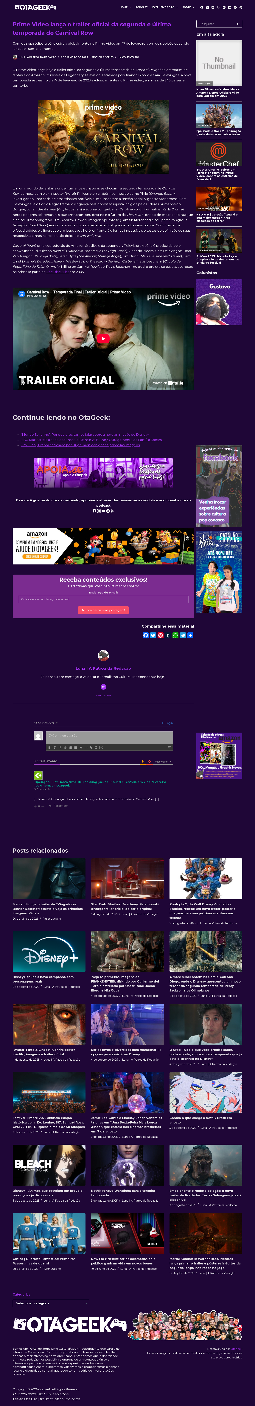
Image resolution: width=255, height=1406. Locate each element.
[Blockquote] (80, 747)
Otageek (236, 1349)
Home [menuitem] (124, 7)
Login (169, 723)
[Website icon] (103, 687)
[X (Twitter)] (207, 7)
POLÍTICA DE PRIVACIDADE (60, 1399)
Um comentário (128, 57)
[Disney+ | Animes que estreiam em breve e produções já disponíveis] (49, 1165)
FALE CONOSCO (24, 1394)
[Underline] (60, 747)
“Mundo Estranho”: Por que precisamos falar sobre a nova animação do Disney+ (85, 434)
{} (96, 747)
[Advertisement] (219, 385)
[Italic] (54, 747)
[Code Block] (86, 747)
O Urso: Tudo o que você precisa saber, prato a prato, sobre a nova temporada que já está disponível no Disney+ (206, 1054)
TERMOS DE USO (25, 1399)
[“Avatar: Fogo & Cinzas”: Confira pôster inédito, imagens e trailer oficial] (49, 1024)
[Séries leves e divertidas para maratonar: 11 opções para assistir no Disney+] (127, 1024)
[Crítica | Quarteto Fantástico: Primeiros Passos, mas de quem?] (49, 1233)
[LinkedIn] (229, 7)
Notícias (98, 57)
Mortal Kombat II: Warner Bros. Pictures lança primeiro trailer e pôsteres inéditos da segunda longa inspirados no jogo (205, 1263)
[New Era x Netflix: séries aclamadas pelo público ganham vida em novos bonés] (127, 1233)
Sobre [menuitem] (186, 7)
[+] (101, 747)
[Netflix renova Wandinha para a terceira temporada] (127, 1165)
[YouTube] (213, 7)
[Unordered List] (75, 747)
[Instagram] (224, 7)
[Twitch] (218, 7)
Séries (109, 57)
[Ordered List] (70, 747)
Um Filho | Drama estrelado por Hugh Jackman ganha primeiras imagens (80, 445)
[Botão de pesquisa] (238, 24)
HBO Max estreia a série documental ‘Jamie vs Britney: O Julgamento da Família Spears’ (92, 440)
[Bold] (49, 747)
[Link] (91, 747)
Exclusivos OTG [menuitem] (163, 7)
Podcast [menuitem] (142, 7)
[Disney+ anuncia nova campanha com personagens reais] (49, 951)
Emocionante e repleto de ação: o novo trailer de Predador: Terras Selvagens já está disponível (205, 1195)
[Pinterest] (241, 7)
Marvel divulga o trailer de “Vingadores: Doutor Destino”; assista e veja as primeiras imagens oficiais (48, 909)
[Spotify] (235, 7)
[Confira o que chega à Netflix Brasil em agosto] (206, 1092)
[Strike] (65, 747)
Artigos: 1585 (103, 695)
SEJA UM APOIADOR (53, 1394)
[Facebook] (201, 7)
